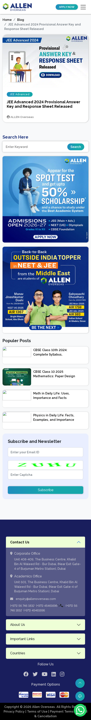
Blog (20, 19)
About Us (17, 625)
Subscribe (45, 490)
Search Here (15, 137)
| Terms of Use (36, 711)
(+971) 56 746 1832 (22, 605)
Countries (17, 653)
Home (7, 19)
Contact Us (19, 542)
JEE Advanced (20, 94)
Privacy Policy (14, 711)
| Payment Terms (61, 711)
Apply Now (66, 7)
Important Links (22, 639)
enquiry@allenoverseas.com (35, 599)
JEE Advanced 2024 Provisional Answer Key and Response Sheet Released (43, 104)
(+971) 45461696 (46, 605)
